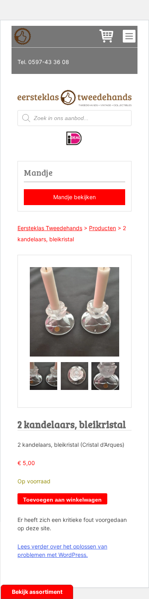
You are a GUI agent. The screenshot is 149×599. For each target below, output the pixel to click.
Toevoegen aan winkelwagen (62, 499)
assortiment (45, 591)
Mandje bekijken (74, 197)
